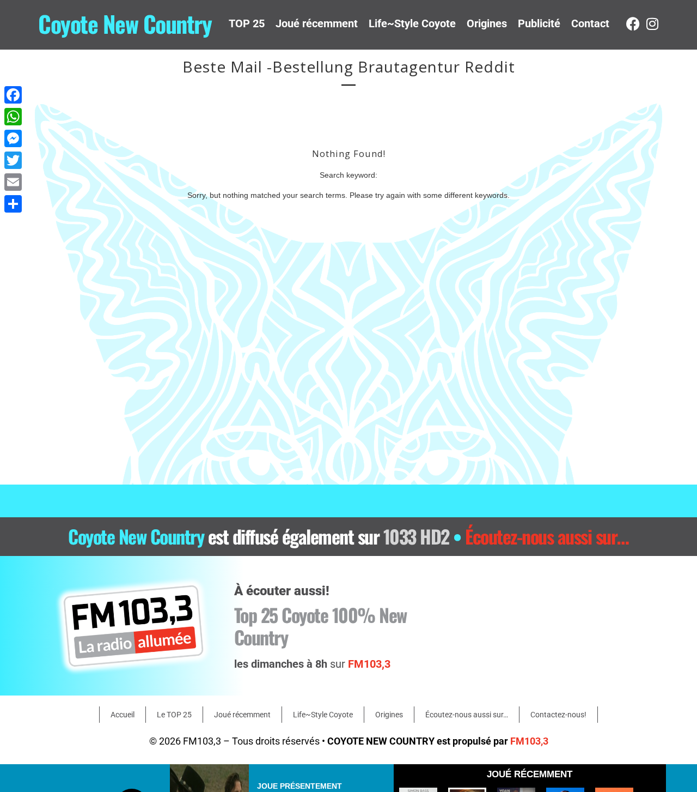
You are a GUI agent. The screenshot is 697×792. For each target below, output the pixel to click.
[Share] (13, 204)
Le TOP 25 (174, 714)
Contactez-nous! (558, 714)
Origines (487, 23)
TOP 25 (247, 23)
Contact (590, 23)
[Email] (13, 182)
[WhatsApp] (13, 117)
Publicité (539, 23)
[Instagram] (652, 24)
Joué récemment (317, 23)
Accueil (122, 714)
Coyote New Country (124, 23)
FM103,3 (529, 741)
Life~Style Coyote (412, 23)
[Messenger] (13, 138)
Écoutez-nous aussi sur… (466, 714)
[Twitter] (13, 160)
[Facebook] (633, 24)
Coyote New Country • (348, 536)
